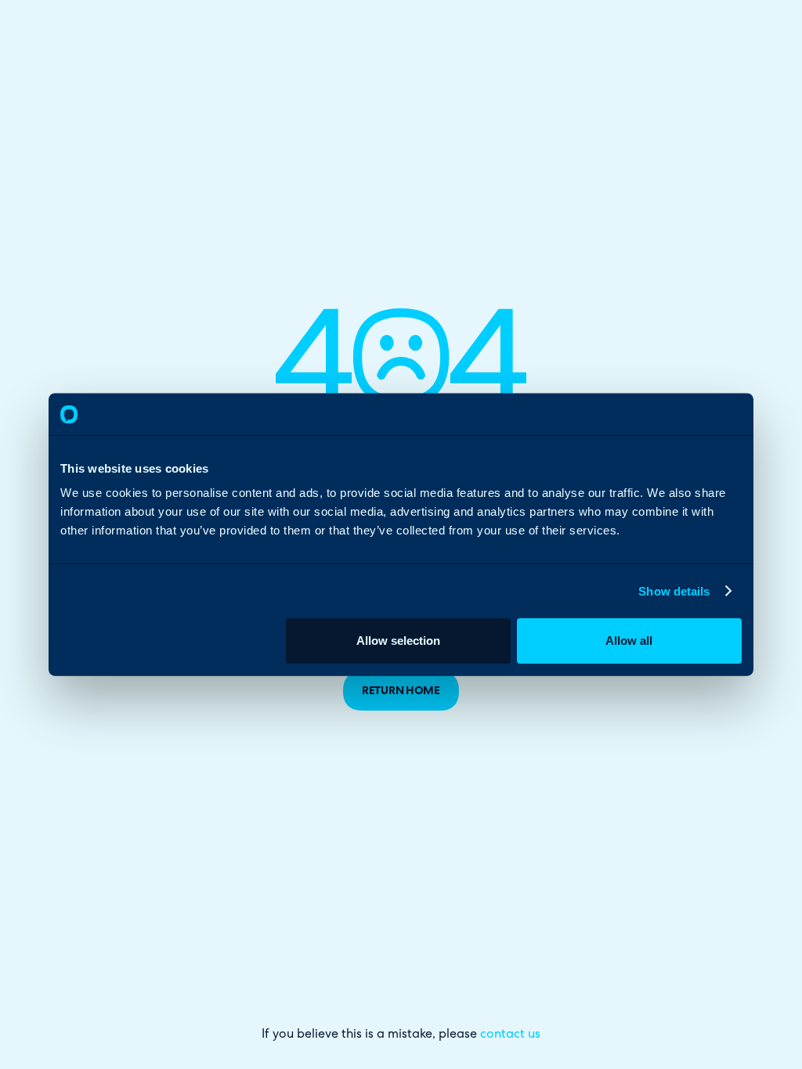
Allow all (628, 640)
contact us (510, 1034)
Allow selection (398, 640)
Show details (674, 590)
